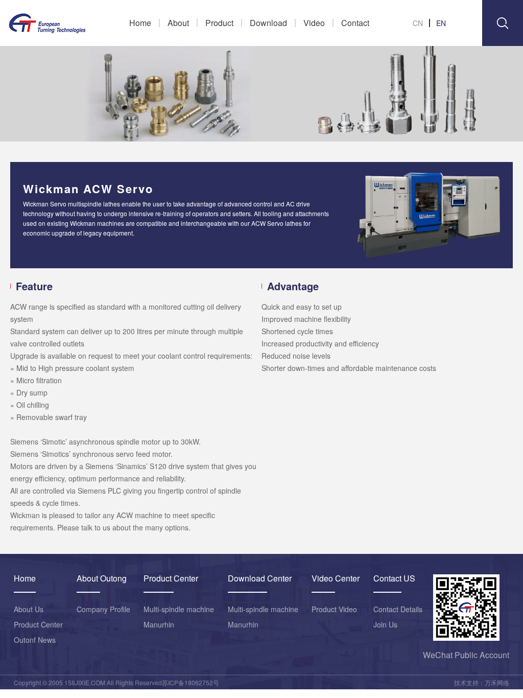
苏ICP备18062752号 (190, 682)
